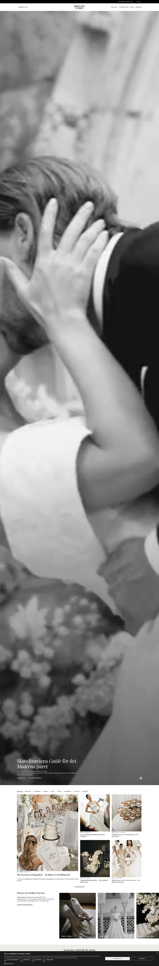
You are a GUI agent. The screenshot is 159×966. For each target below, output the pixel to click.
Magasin (138, 7)
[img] (79, 7)
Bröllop (28, 791)
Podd (132, 7)
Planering (67, 791)
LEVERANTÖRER (35, 778)
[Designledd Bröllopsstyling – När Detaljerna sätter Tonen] (95, 862)
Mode (59, 791)
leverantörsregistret (25, 904)
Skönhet (85, 791)
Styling (76, 791)
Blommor (37, 791)
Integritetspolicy (74, 958)
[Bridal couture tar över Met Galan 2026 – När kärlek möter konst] (126, 862)
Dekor (45, 791)
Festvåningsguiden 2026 (125, 1)
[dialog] (79, 958)
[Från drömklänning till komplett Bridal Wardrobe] (95, 816)
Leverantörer (124, 7)
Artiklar (114, 7)
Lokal (53, 791)
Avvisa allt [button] (142, 958)
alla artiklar (79, 886)
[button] (134, 941)
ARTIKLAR (21, 778)
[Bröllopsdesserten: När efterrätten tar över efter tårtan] (126, 816)
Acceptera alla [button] (117, 958)
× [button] (157, 953)
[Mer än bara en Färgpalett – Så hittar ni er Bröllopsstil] (47, 839)
